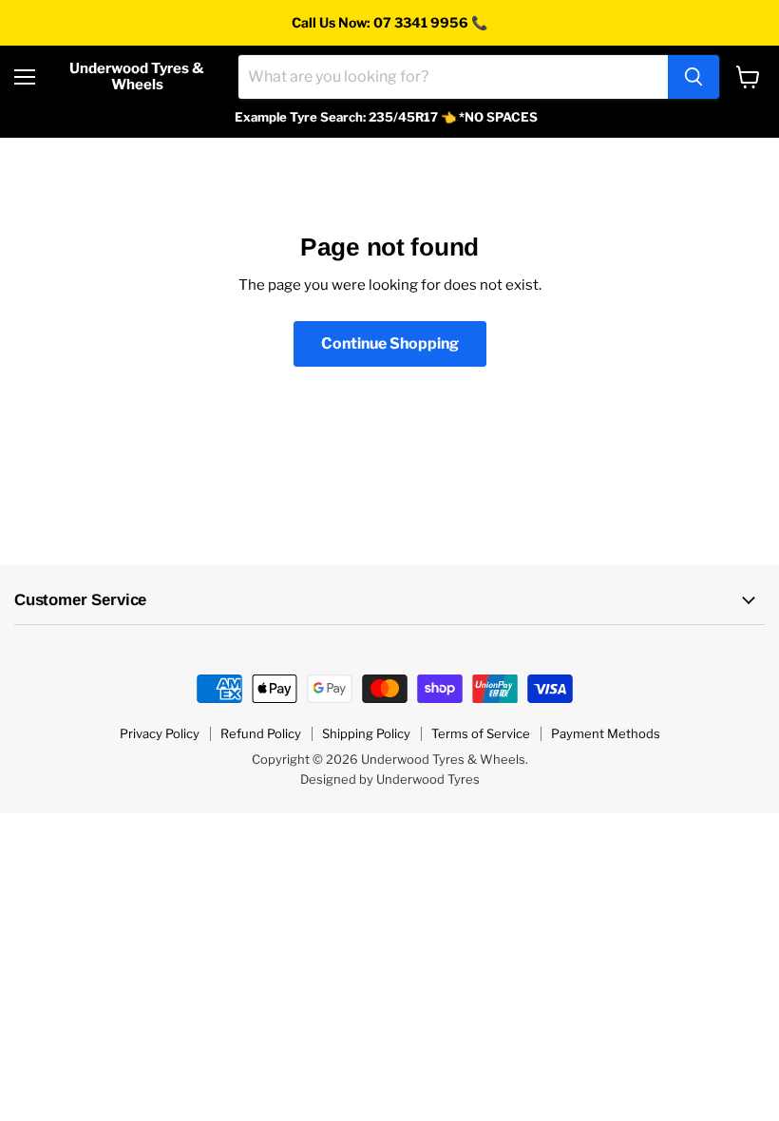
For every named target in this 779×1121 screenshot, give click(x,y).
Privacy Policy (160, 733)
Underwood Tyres (428, 779)
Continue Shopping (390, 343)
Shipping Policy (366, 733)
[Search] (693, 77)
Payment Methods (605, 733)
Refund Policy (260, 733)
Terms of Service (480, 733)
